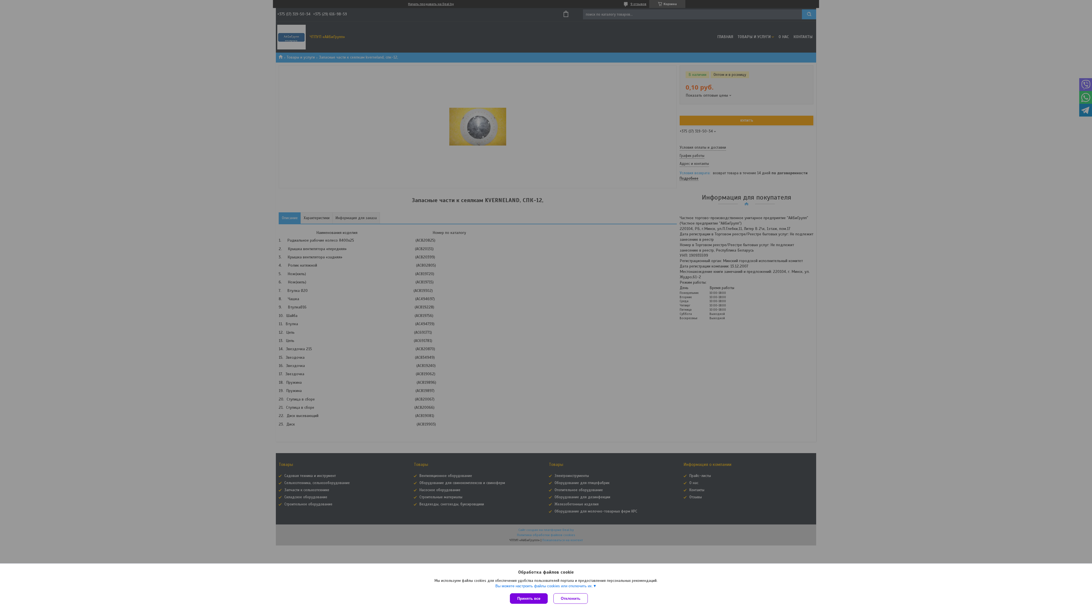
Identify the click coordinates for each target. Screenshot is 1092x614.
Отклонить (570, 598)
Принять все (528, 598)
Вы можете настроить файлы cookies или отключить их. (544, 586)
